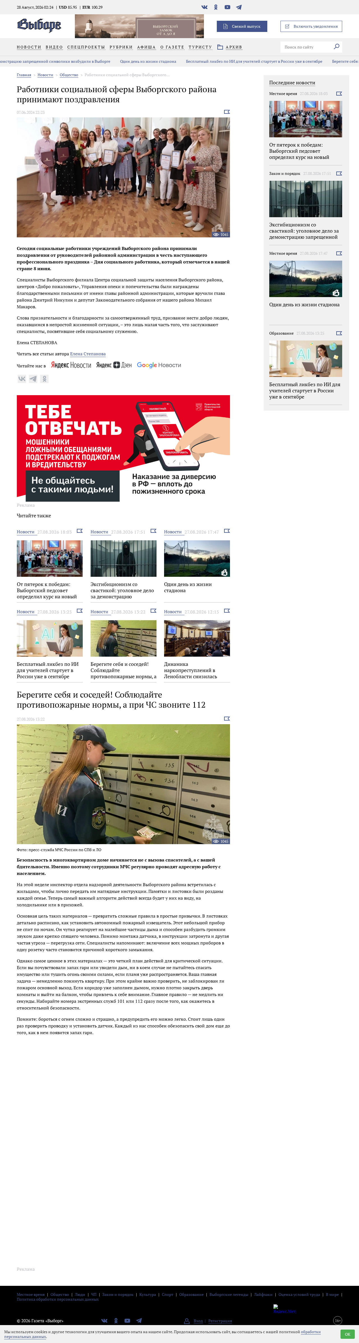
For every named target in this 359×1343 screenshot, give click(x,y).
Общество (69, 74)
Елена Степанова (88, 354)
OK (347, 1334)
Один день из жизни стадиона (71, 61)
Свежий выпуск (246, 26)
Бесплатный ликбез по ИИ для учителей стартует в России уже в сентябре (177, 61)
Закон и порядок (284, 173)
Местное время (283, 93)
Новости (45, 74)
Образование (281, 333)
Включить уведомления (316, 26)
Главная (24, 74)
